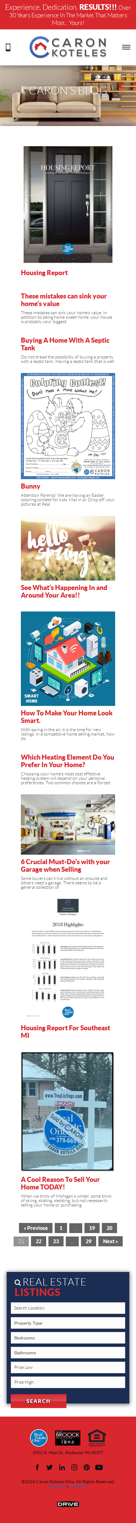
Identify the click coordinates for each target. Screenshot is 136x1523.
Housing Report (44, 272)
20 (109, 1228)
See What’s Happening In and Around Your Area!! (64, 591)
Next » (110, 1241)
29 (88, 1241)
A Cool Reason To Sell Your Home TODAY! (60, 1183)
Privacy (79, 1487)
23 (56, 1241)
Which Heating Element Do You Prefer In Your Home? (67, 760)
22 (38, 1241)
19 (92, 1228)
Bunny (30, 486)
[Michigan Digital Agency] (68, 1504)
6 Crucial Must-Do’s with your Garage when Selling (65, 865)
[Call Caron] (8, 47)
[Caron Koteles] (68, 47)
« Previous (36, 1228)
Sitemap (57, 1487)
